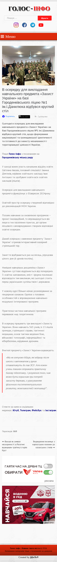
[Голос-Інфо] (29, 8)
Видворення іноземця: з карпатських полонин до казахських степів (43, 444)
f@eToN (34, 557)
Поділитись (10, 116)
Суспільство (42, 116)
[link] (17, 157)
